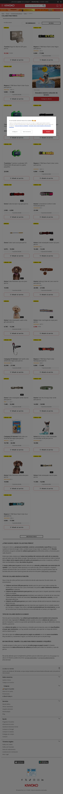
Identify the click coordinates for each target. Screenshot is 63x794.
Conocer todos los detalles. (21, 125)
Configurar (15, 131)
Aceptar (48, 131)
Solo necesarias (27, 131)
